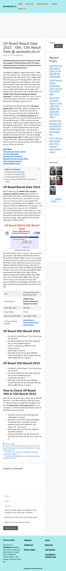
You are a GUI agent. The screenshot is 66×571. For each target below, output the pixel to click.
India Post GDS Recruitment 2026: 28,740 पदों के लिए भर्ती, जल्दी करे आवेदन (55, 71)
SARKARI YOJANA (42, 4)
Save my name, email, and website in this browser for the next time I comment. (21, 511)
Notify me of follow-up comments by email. (21, 517)
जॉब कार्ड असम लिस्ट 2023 (11, 164)
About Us (27, 540)
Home (20, 4)
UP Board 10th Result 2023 (15, 174)
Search (52, 43)
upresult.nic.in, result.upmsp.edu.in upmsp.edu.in (31, 322)
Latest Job (29, 4)
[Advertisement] (33, 25)
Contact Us (28, 545)
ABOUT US (21, 9)
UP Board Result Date (26, 448)
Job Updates (50, 550)
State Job (49, 545)
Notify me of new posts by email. (17, 522)
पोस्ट (6, 144)
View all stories (56, 200)
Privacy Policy (29, 550)
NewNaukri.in (9, 6)
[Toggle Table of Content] (38, 169)
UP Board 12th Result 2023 (15, 177)
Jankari (54, 4)
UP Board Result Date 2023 (15, 172)
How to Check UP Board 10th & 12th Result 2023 (21, 180)
